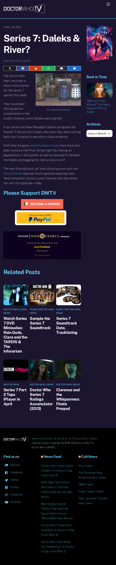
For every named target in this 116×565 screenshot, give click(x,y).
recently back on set (44, 145)
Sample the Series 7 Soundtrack (40, 323)
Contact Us (50, 438)
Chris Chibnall (13, 173)
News (27, 60)
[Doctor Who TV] (24, 12)
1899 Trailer (86, 484)
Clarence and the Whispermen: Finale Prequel (68, 399)
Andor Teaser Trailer (91, 491)
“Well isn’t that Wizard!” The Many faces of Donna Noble (98, 106)
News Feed (52, 457)
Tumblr (14, 487)
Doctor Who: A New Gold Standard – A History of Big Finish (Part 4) (57, 530)
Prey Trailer (86, 465)
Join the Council (42, 255)
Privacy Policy (81, 438)
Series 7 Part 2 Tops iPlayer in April (14, 396)
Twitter (14, 479)
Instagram (16, 494)
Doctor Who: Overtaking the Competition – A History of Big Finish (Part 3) (57, 546)
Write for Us (64, 438)
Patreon (15, 465)
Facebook (16, 472)
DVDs (23, 309)
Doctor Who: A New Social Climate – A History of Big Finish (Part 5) (57, 470)
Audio (33, 309)
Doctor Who (12, 60)
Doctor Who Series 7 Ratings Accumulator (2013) (41, 399)
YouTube (15, 501)
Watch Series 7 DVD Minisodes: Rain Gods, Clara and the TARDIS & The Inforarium (15, 334)
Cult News (89, 457)
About (93, 438)
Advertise (37, 438)
